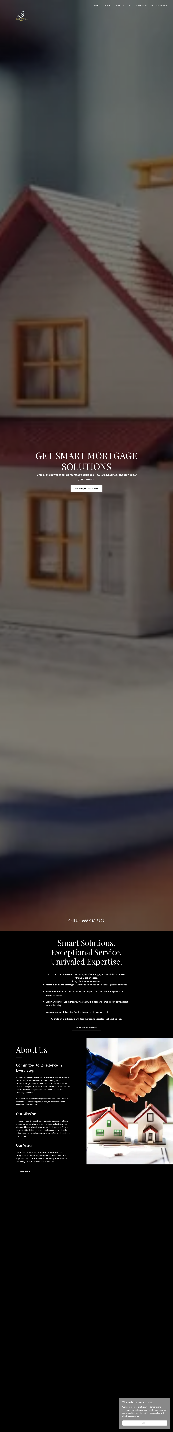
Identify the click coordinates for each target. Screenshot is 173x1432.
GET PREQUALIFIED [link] (159, 5)
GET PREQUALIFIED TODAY (87, 489)
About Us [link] (107, 5)
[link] (22, 4)
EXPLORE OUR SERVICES (86, 1027)
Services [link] (120, 5)
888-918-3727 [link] (93, 920)
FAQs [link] (130, 5)
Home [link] (96, 5)
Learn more (26, 1171)
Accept (145, 1423)
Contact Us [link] (141, 5)
